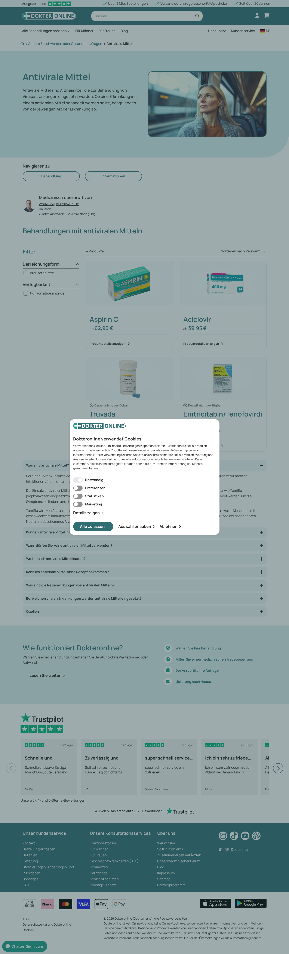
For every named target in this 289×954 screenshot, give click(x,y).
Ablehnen (168, 526)
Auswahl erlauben (134, 526)
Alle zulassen (92, 526)
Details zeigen (86, 513)
